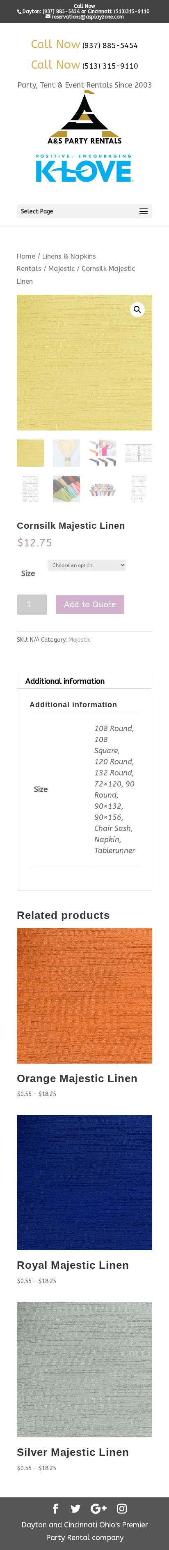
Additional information (65, 681)
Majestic (61, 269)
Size (28, 573)
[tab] (84, 681)
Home (26, 256)
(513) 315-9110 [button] (110, 66)
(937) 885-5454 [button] (110, 45)
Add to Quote (90, 604)
